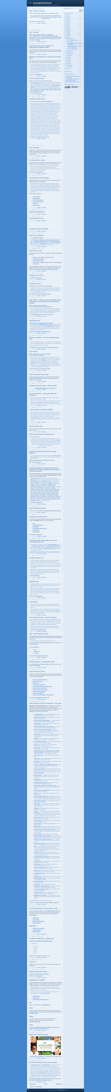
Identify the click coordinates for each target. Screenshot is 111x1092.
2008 (67, 34)
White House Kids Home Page (39, 374)
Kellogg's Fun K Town (36, 275)
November (69, 50)
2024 (67, 15)
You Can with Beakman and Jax (41, 889)
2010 (67, 31)
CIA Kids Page (37, 734)
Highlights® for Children (37, 980)
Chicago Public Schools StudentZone (43, 729)
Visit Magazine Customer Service (40, 999)
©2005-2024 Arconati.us (53, 1090)
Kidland (36, 793)
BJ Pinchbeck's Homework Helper (42, 720)
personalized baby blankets (53, 545)
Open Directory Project (36, 636)
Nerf (36, 35)
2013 (67, 26)
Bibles (31, 89)
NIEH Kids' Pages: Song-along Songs (43, 838)
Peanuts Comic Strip (39, 852)
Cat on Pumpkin (36, 196)
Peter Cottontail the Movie (37, 508)
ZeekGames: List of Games (40, 895)
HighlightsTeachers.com (35, 1021)
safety (44, 354)
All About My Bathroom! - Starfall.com (41, 938)
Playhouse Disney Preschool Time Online (44, 460)
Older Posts (59, 1084)
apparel (34, 323)
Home (46, 1084)
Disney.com (37, 744)
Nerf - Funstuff (34, 32)
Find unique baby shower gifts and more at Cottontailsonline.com (43, 541)
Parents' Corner (34, 1013)
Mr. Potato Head (38, 834)
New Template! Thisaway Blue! (72, 81)
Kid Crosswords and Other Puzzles (42, 790)
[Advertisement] (45, 27)
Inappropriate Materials (38, 693)
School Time (37, 651)
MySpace (44, 359)
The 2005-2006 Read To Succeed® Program (43, 1062)
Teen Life (36, 653)
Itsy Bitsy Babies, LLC (36, 558)
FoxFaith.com (39, 74)
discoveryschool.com (48, 710)
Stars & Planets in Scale (37, 11)
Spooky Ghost (36, 198)
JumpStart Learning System (38, 516)
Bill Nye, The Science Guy (40, 717)
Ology (35, 846)
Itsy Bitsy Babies (35, 575)
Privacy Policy (36, 531)
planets (42, 13)
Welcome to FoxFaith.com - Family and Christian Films (74, 46)
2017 (67, 23)
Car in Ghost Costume (38, 201)
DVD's (41, 91)
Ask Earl (35, 257)
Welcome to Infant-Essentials (38, 1034)
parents (40, 305)
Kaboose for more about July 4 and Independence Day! (44, 347)
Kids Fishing (36, 917)
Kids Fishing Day (37, 930)
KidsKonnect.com (38, 817)
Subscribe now (36, 996)
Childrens (43, 89)
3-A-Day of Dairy (39, 171)
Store (34, 523)
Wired (34, 355)
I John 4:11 (32, 962)
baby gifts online (52, 544)
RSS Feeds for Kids (35, 250)
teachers (53, 13)
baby (34, 305)
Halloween (43, 181)
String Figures (37, 864)
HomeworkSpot (37, 775)
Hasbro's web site (46, 37)
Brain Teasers (37, 723)
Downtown (36, 240)
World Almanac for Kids (39, 878)
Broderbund (42, 475)
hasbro (34, 34)
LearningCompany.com (36, 502)
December (69, 38)
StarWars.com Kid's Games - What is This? (43, 385)
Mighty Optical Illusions (36, 212)
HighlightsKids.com (46, 1004)
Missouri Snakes (37, 923)
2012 (67, 27)
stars (49, 13)
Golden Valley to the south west (41, 242)
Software (55, 89)
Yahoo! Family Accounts (37, 671)
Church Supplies (34, 91)
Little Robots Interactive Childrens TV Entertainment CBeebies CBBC (41, 46)
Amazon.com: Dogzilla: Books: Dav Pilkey (39, 974)
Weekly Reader (46, 1064)
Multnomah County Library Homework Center (44, 829)
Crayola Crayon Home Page (40, 741)
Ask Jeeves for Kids (38, 714)
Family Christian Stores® (36, 82)
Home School (36, 530)
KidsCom (36, 811)
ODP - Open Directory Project (38, 633)
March (68, 63)
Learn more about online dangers (38, 629)
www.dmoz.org (50, 636)
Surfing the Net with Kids (40, 867)
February (69, 64)
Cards (59, 89)
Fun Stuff (42, 38)
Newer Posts (33, 1084)
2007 (67, 35)
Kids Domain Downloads (40, 800)
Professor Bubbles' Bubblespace (41, 856)
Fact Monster (37, 747)
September (69, 53)
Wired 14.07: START (45, 368)
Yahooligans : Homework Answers (42, 886)
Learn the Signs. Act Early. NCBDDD (41, 409)
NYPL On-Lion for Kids (39, 843)
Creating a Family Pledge (39, 684)
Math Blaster (36, 526)
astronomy (35, 13)
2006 (67, 37)
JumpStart (39, 534)
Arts (35, 649)
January (69, 66)
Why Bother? (36, 683)
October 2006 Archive (70, 80)
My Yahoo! (57, 267)
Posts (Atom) (39, 1086)
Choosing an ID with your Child (40, 689)
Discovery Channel (35, 710)
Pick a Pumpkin (34, 147)
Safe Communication (38, 681)
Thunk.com (36, 870)
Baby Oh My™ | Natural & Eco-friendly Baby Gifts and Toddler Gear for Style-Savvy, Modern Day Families (45, 301)
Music (39, 89)
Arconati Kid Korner (42, 3)
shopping (44, 305)
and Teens (34, 647)
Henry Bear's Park (35, 283)
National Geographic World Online (42, 835)
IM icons (55, 38)
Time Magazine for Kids (39, 873)
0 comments (43, 23)
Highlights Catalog (33, 1011)
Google (32, 362)
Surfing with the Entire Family (40, 688)
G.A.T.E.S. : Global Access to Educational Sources (46, 764)
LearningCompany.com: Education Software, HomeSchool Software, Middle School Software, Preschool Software (44, 469)
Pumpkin (35, 203)
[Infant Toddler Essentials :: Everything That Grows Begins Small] (46, 1054)
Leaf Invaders (36, 919)
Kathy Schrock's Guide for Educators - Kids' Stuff (45, 703)
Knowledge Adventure (38, 525)
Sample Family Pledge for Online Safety (42, 686)
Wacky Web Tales (38, 876)
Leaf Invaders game (37, 910)
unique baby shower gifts (49, 548)
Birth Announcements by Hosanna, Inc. (42, 434)
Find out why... (46, 993)
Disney (44, 473)
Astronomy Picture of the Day (38, 229)
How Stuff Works (38, 779)
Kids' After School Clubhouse (41, 796)
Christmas (52, 982)
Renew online (36, 997)
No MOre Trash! (51, 910)
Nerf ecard (37, 39)
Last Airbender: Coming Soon (72, 78)
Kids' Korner (37, 803)
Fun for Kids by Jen (38, 755)
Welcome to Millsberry (36, 235)
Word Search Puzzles (39, 881)
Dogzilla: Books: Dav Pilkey (38, 971)
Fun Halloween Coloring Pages (39, 178)
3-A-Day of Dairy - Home (37, 160)
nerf (44, 34)
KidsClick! (36, 808)
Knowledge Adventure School (40, 528)
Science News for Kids (38, 260)
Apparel (50, 89)
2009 (67, 32)
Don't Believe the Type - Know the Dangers (43, 617)
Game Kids (36, 758)
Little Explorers (37, 823)
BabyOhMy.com (36, 314)
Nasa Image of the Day (36, 218)
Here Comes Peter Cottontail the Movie (52, 510)
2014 (67, 24)
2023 (67, 16)
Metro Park (43, 243)
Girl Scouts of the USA (39, 768)
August (68, 55)
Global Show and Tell (39, 772)
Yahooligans (37, 884)
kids (39, 13)
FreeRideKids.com (50, 325)
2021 (67, 19)
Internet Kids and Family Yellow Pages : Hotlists (45, 785)
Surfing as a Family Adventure (40, 679)
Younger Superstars (38, 892)
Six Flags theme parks (35, 1064)
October (69, 52)
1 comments (44, 316)
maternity (41, 323)
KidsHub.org (37, 812)
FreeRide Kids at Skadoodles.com (43, 331)
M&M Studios (37, 826)
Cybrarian (36, 738)
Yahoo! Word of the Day (38, 259)
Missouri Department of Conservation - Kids (43, 908)
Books (35, 89)
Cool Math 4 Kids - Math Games (72, 76)
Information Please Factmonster (41, 782)
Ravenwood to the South (45, 240)
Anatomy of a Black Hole (37, 99)
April (68, 61)
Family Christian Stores (36, 78)
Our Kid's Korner (34, 644)
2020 (67, 21)
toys (46, 34)
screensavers (32, 37)
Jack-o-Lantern (36, 205)
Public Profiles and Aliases (39, 691)
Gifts (47, 89)
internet (34, 354)
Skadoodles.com (34, 320)
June (68, 58)
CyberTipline (33, 602)
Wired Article (33, 351)
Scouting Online (38, 861)
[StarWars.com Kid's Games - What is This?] (45, 388)
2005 (67, 68)
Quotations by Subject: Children (41, 664)
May (68, 60)
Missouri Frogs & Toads (38, 921)
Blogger (65, 1090)
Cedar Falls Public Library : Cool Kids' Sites (44, 726)
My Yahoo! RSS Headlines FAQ (50, 269)
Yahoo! (37, 267)
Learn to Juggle (37, 820)
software (32, 479)
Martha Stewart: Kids (36, 426)
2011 (67, 29)
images (38, 34)
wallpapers (53, 35)
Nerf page (57, 37)
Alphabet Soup (34, 581)
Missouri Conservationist (39, 928)
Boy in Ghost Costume (38, 200)
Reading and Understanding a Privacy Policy (43, 694)
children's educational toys (38, 545)
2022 (67, 18)
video (57, 13)
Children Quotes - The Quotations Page (42, 662)
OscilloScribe (69, 77)
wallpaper (50, 34)
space (46, 13)
